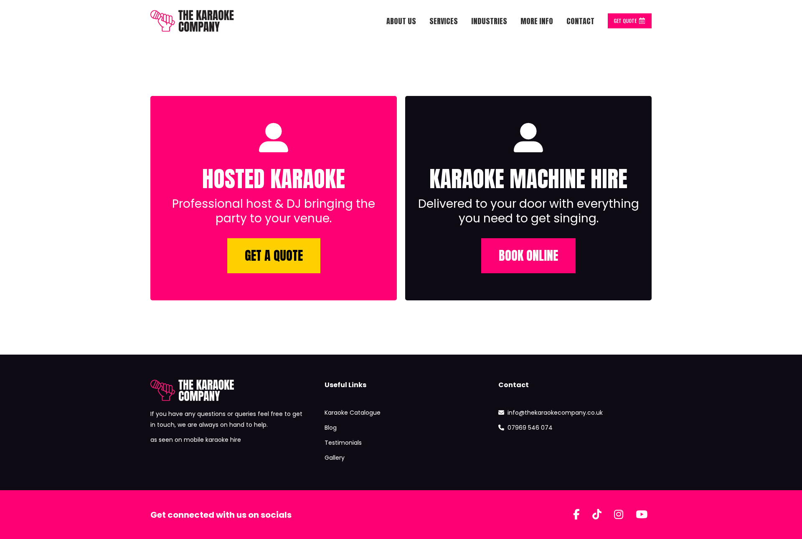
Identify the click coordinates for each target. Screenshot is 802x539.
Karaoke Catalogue (353, 412)
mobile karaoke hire (212, 440)
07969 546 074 (530, 427)
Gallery (335, 457)
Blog (331, 427)
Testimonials (343, 442)
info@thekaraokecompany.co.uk (555, 412)
